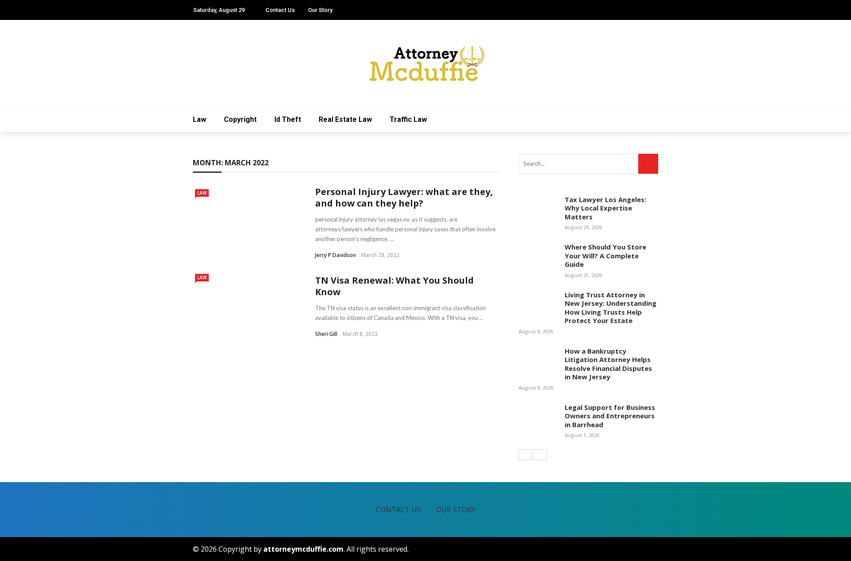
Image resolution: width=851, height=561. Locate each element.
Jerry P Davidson (335, 255)
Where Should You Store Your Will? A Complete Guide (605, 255)
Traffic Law (408, 119)
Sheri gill (326, 334)
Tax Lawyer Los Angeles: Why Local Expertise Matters (605, 208)
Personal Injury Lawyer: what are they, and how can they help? (404, 197)
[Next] (540, 454)
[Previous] (525, 454)
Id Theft (287, 119)
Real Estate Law (345, 119)
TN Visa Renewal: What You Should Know (394, 286)
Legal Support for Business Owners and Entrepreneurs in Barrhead (610, 416)
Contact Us (280, 10)
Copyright (240, 119)
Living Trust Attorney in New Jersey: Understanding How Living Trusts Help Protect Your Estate (610, 307)
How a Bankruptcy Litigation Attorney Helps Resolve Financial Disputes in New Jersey (608, 364)
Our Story (320, 10)
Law (199, 119)
